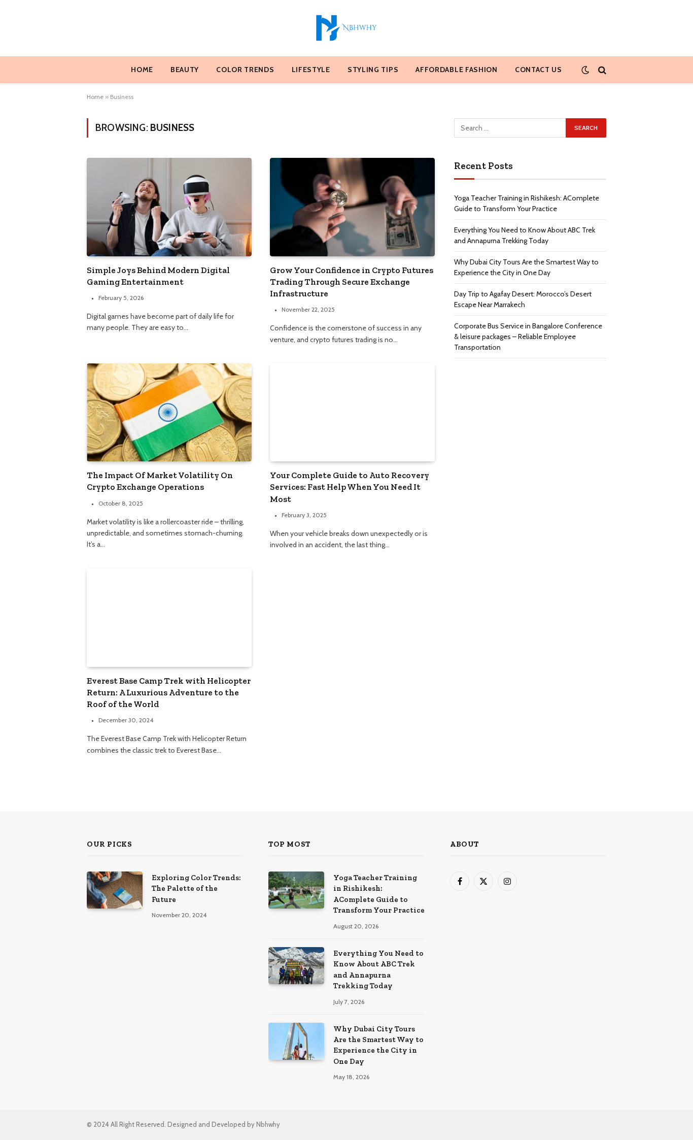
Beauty (184, 69)
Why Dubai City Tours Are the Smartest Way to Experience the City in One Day (378, 1045)
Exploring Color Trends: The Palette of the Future (196, 888)
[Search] (601, 69)
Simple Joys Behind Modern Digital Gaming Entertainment (158, 276)
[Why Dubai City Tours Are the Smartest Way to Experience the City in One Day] (296, 1041)
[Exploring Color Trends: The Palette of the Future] (115, 890)
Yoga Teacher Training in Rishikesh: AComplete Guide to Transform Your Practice (379, 894)
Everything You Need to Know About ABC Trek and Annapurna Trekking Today (378, 969)
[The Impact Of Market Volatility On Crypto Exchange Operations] (169, 412)
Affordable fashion (456, 69)
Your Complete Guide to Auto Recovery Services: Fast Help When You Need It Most (349, 487)
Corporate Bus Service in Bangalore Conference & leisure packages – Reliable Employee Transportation (528, 336)
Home (142, 69)
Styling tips (373, 69)
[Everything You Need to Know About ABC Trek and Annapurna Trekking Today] (296, 965)
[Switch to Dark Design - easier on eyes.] (585, 69)
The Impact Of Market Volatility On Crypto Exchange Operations (160, 481)
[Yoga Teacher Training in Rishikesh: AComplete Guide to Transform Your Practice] (296, 890)
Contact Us (538, 69)
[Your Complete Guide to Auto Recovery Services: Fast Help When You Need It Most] (352, 412)
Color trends (245, 69)
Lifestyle (311, 69)
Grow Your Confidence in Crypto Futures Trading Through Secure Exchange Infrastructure (351, 281)
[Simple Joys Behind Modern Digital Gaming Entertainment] (169, 207)
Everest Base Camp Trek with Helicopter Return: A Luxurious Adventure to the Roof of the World (169, 692)
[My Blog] (346, 28)
